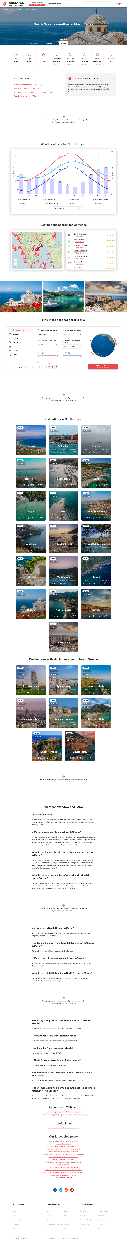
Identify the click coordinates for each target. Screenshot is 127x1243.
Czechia (100, 1224)
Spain (48, 1220)
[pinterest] (72, 1190)
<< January (35, 43)
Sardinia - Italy (84, 1224)
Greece (20, 9)
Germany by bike (63, 1164)
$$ (49, 367)
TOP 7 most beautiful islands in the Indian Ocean (63, 1167)
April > (76, 43)
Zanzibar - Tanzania (104, 1229)
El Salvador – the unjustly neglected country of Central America (63, 1172)
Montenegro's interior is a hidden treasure (64, 1146)
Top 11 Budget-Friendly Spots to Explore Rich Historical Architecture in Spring (63, 1115)
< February (49, 43)
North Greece (31, 9)
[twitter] (61, 1190)
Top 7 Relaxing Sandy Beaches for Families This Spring (63, 1112)
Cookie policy (17, 1224)
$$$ (56, 367)
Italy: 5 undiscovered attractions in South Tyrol (63, 1151)
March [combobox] (65, 334)
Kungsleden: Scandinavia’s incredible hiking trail (63, 1157)
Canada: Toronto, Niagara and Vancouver (63, 1175)
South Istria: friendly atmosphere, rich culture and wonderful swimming (63, 1154)
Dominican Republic (86, 1220)
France (66, 1215)
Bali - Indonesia (85, 1229)
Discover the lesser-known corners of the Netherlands (63, 1149)
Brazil (65, 1211)
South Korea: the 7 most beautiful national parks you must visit (63, 1170)
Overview (63, 39)
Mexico (66, 1220)
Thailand (49, 1215)
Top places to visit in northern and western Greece (63, 1128)
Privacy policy (17, 1220)
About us (15, 1211)
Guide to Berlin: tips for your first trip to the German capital (63, 1162)
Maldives (83, 1211)
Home (6, 9)
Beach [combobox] (41, 345)
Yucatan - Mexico (103, 1211)
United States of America (54, 1224)
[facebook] (55, 1190)
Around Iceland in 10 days (63, 1144)
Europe (13, 9)
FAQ (14, 1229)
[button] (15, 260)
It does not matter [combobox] (69, 346)
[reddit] (66, 1190)
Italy (48, 1211)
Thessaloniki (79, 236)
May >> (90, 43)
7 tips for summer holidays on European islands (63, 1141)
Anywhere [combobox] (42, 334)
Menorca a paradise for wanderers (63, 1159)
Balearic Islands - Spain (105, 1220)
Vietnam (66, 1224)
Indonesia (50, 1229)
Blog (14, 1215)
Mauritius (83, 1215)
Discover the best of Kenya (63, 1177)
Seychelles (101, 1215)
